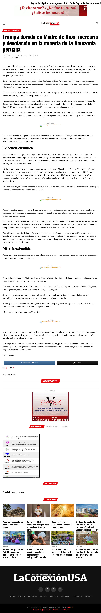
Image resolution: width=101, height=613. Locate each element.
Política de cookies (61, 609)
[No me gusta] (11, 368)
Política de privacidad (42, 609)
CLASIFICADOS (77, 596)
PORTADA (12, 596)
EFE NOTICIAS (13, 58)
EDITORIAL (88, 596)
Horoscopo (35, 477)
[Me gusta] (4, 368)
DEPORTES (43, 596)
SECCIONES (65, 596)
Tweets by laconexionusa (13, 492)
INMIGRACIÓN (32, 596)
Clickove (70, 607)
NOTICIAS (21, 596)
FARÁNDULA (54, 596)
